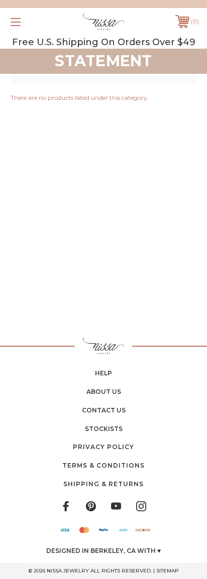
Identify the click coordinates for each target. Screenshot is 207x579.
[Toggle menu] (29, 22)
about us (103, 391)
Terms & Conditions (103, 465)
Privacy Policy (103, 447)
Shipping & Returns (103, 484)
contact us (104, 410)
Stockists (104, 428)
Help (103, 373)
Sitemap (167, 570)
